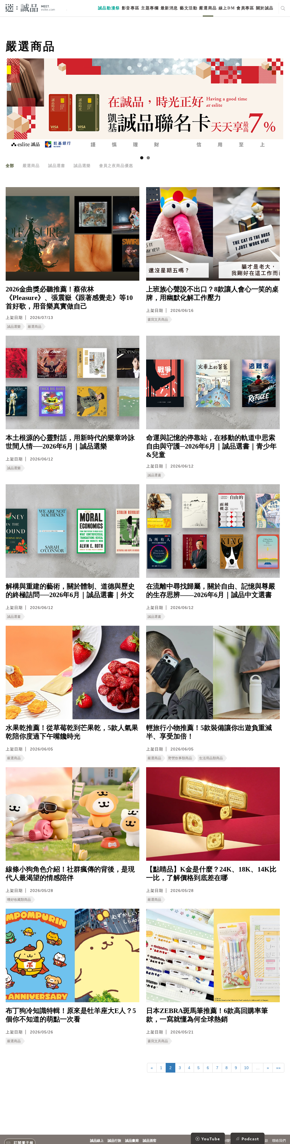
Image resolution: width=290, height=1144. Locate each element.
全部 (10, 165)
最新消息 (169, 8)
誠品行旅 (114, 1141)
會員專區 (245, 8)
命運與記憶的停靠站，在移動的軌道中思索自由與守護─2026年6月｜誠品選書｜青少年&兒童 (211, 446)
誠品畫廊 (132, 1141)
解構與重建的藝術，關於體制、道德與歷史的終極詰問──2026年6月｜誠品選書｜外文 (70, 591)
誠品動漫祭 (109, 8)
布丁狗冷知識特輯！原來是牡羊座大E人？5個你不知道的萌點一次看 (71, 1015)
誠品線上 (97, 1141)
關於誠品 (265, 8)
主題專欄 (150, 8)
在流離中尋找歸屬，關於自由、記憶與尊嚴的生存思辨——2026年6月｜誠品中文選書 (210, 591)
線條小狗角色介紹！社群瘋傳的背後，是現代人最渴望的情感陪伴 (70, 873)
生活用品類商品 (211, 758)
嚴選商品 (208, 8)
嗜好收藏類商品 (19, 900)
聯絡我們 (279, 1141)
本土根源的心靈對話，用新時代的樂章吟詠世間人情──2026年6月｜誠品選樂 (70, 442)
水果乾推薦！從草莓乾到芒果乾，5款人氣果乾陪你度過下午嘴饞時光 (72, 732)
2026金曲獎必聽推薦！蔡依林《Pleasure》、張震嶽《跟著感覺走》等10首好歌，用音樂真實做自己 (69, 298)
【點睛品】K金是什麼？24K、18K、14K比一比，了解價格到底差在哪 (211, 873)
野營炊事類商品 (180, 758)
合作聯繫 (226, 1141)
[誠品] (30, 7)
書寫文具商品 (158, 320)
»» (278, 1067)
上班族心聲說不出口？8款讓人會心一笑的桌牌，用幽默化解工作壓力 (212, 293)
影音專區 (130, 8)
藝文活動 (188, 8)
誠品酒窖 (149, 1141)
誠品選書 (56, 165)
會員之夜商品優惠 (116, 165)
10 (246, 1067)
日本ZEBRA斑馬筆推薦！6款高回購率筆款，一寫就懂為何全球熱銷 (207, 1015)
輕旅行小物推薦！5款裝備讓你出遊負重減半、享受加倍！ (209, 732)
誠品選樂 (82, 165)
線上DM (227, 8)
